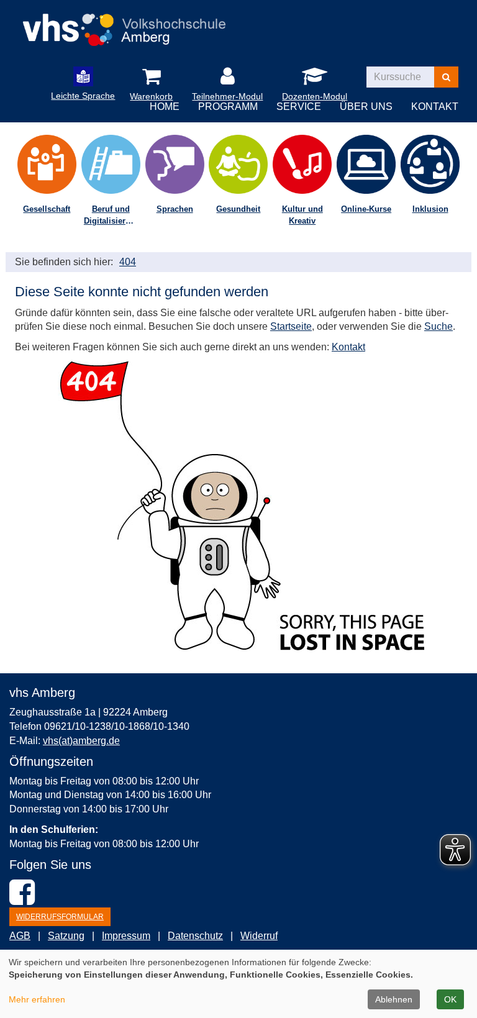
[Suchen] (446, 77)
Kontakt (348, 347)
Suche (438, 326)
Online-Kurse (366, 209)
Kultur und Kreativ (302, 214)
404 (127, 262)
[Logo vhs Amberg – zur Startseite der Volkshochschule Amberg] (124, 25)
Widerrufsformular (60, 916)
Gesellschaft (46, 209)
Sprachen (175, 209)
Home (164, 106)
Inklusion (430, 209)
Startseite (291, 326)
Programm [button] (228, 106)
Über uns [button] (366, 106)
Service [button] (298, 106)
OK (450, 999)
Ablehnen (393, 999)
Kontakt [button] (434, 106)
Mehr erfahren (37, 999)
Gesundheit (238, 209)
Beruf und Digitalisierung (112, 214)
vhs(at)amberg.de (81, 740)
